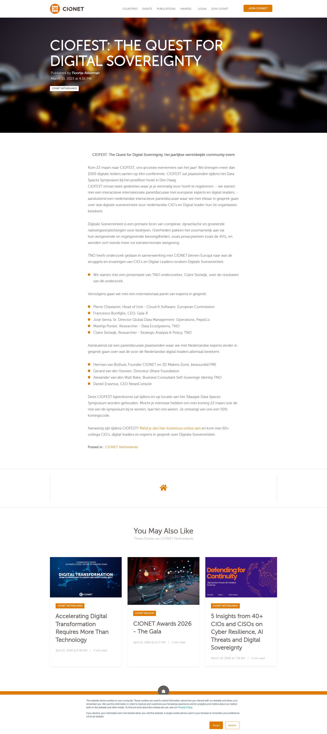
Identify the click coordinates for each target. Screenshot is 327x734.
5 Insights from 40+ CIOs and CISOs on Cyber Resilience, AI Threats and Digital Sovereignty (237, 632)
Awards (185, 8)
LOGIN (202, 8)
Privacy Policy (185, 707)
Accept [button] (216, 725)
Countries (130, 8)
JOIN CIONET (219, 8)
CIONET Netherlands (64, 88)
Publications (166, 8)
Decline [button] (232, 725)
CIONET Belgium (144, 613)
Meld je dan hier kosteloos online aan (170, 428)
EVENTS (147, 8)
